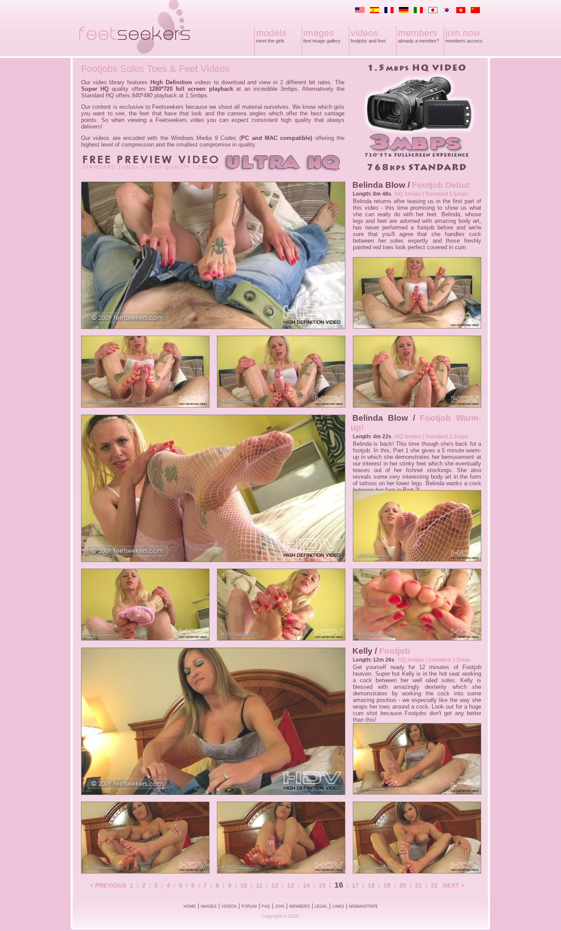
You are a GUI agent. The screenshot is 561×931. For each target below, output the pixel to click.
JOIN (279, 906)
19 (387, 885)
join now (462, 33)
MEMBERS (299, 906)
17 (355, 885)
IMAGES (209, 906)
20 (402, 885)
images (318, 33)
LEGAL (321, 906)
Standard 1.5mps (446, 194)
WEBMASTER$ (363, 906)
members (417, 33)
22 (434, 885)
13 (290, 885)
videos (364, 33)
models (271, 33)
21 (418, 885)
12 (274, 885)
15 (322, 885)
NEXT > (454, 885)
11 (259, 885)
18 (371, 885)
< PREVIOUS (108, 885)
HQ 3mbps (408, 194)
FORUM (249, 906)
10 (243, 885)
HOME (190, 906)
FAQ (266, 906)
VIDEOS (229, 906)
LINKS (338, 906)
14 (306, 885)
